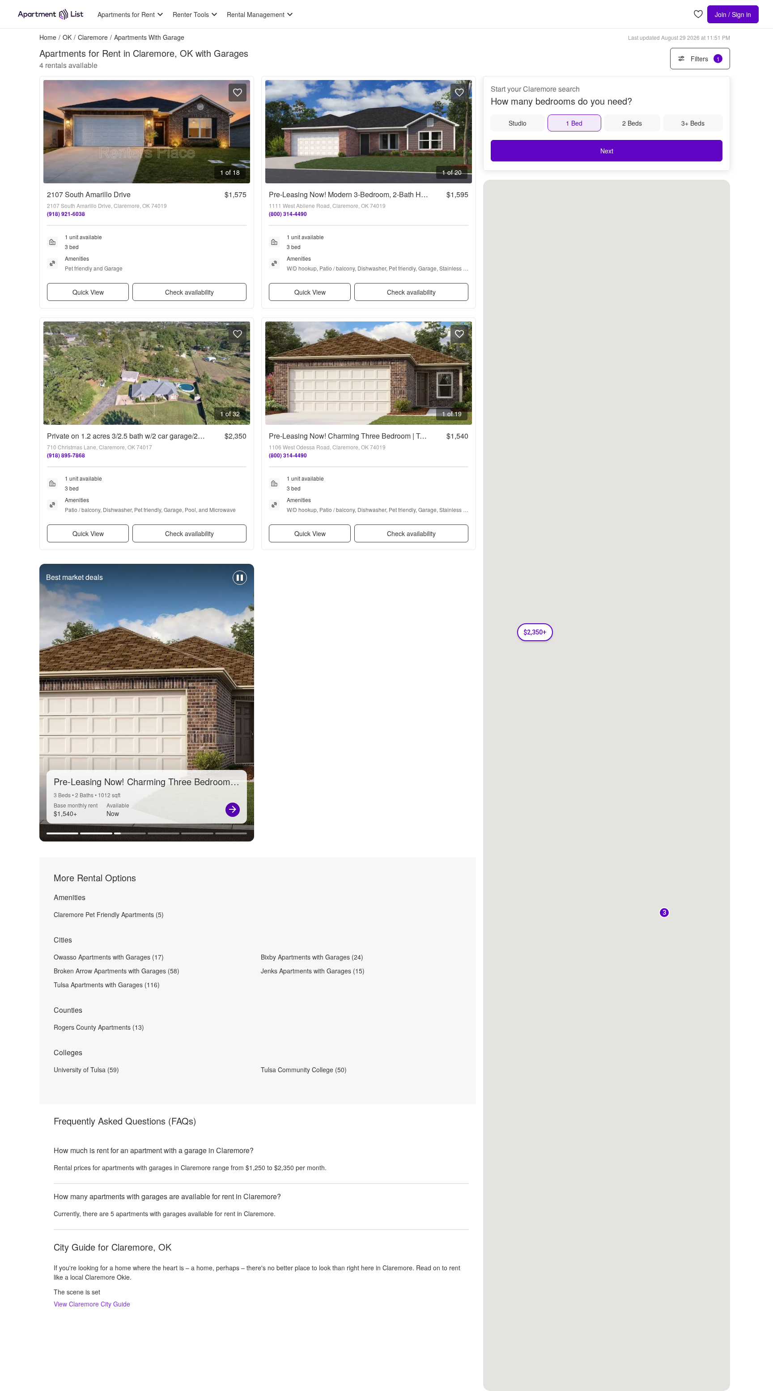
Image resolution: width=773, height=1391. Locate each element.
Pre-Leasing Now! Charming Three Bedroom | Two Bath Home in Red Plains (390, 436)
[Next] (232, 810)
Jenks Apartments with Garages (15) (313, 970)
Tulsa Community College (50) (304, 1069)
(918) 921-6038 (66, 214)
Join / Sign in (733, 14)
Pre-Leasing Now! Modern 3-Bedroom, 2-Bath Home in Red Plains (374, 194)
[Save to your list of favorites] (237, 92)
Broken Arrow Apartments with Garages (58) (116, 970)
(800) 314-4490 (288, 214)
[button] (664, 913)
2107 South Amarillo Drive (89, 194)
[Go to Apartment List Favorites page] (698, 14)
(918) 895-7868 (66, 455)
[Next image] (243, 131)
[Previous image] (50, 131)
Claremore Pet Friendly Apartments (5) (109, 914)
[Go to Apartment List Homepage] (50, 14)
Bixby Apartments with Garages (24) (312, 956)
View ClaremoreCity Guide (92, 1303)
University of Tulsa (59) (86, 1069)
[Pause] (239, 582)
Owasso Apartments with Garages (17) (109, 956)
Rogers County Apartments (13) (99, 1027)
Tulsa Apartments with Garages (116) (107, 984)
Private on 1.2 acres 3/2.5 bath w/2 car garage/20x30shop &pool (148, 436)
